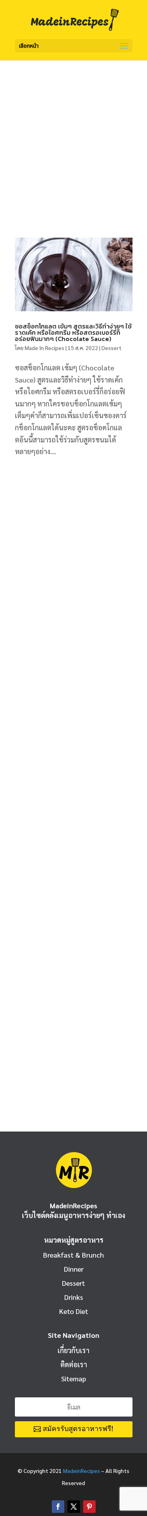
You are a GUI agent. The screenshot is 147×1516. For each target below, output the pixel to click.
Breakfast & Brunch (73, 1254)
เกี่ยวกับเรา (73, 1350)
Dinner (73, 1268)
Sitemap (73, 1378)
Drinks (73, 1296)
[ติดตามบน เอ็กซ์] (73, 1506)
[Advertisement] (73, 137)
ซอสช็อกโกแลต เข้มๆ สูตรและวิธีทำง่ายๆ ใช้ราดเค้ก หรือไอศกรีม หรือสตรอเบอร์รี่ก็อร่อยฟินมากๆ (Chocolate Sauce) (73, 332)
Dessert (112, 347)
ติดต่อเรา (73, 1364)
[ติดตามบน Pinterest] (89, 1506)
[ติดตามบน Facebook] (58, 1506)
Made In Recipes (44, 347)
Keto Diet (73, 1311)
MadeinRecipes (81, 1470)
